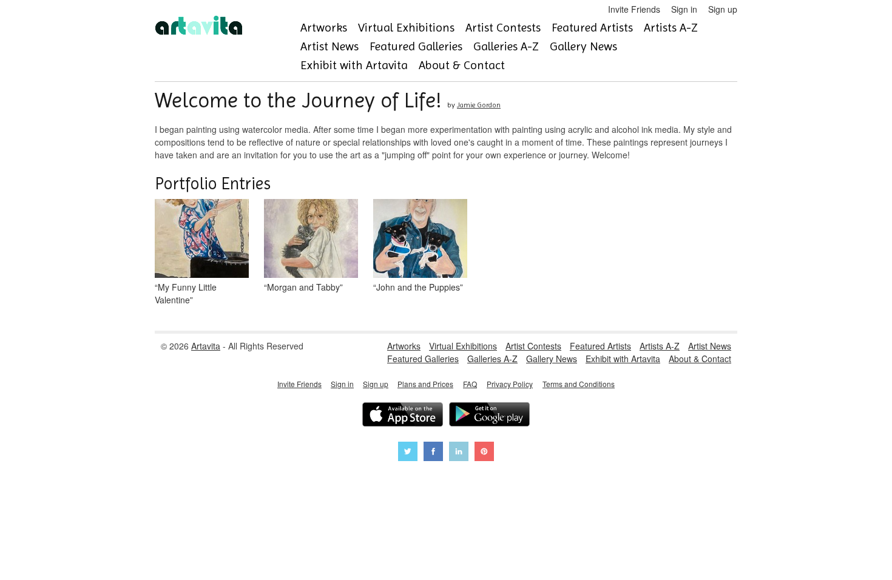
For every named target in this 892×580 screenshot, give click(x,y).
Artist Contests (503, 28)
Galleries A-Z (506, 46)
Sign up (722, 9)
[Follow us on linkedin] (458, 453)
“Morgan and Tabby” (303, 287)
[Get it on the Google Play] (489, 416)
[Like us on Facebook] (433, 453)
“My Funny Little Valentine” (186, 293)
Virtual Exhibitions (406, 28)
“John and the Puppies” (418, 287)
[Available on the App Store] (402, 416)
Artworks (323, 28)
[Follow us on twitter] (407, 453)
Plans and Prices (425, 384)
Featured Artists (592, 28)
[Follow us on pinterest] (484, 453)
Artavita (205, 346)
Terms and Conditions (578, 384)
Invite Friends (634, 9)
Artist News (329, 46)
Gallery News (583, 46)
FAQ (470, 384)
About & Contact (462, 65)
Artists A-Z (671, 28)
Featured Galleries (416, 46)
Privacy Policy (510, 384)
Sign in (684, 9)
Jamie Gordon (479, 105)
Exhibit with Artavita (354, 65)
